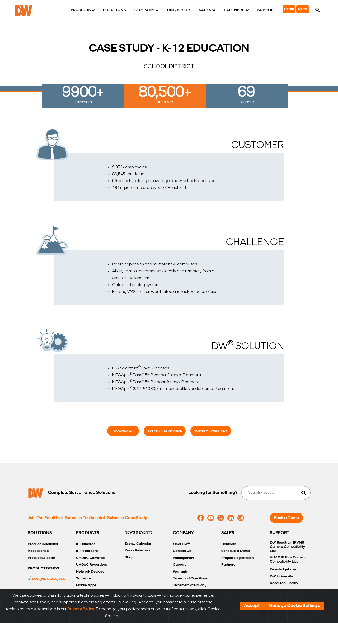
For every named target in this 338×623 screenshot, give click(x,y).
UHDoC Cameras (90, 558)
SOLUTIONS (40, 533)
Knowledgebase (283, 570)
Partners (228, 565)
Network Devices (90, 572)
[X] (220, 518)
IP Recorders (87, 551)
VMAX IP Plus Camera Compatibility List (288, 559)
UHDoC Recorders (91, 565)
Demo (303, 9)
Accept (251, 605)
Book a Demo (286, 518)
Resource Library (284, 583)
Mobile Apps (86, 585)
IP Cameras (85, 544)
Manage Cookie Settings (294, 605)
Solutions (114, 10)
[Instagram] (240, 518)
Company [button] (144, 10)
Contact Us (182, 551)
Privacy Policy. (81, 609)
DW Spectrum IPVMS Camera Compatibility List (287, 547)
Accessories (38, 551)
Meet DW (181, 544)
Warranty (180, 572)
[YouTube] (210, 518)
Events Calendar (138, 544)
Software (83, 579)
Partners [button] (234, 10)
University (178, 10)
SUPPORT (279, 533)
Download (123, 430)
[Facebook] (200, 518)
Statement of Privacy (189, 585)
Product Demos (43, 568)
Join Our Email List (45, 518)
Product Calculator (43, 544)
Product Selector (41, 558)
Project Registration (237, 558)
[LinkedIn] (230, 518)
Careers (179, 565)
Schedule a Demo (235, 551)
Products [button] (81, 10)
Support (266, 10)
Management (183, 558)
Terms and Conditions (190, 579)
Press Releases (137, 551)
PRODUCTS (87, 533)
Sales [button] (205, 10)
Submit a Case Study (210, 430)
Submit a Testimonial (165, 430)
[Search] (317, 10)
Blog (128, 557)
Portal (289, 9)
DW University (281, 576)
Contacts (228, 544)
